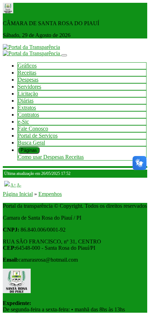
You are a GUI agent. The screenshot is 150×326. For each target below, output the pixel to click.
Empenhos (50, 194)
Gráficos (27, 66)
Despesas (28, 80)
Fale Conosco (33, 129)
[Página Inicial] (32, 53)
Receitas (27, 73)
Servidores (29, 87)
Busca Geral (31, 143)
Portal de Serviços (38, 136)
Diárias (25, 101)
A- (19, 185)
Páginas (29, 150)
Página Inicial (18, 194)
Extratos (27, 108)
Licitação (28, 94)
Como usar (30, 157)
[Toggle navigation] (64, 55)
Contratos (28, 115)
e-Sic (23, 122)
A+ (13, 185)
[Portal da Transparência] (31, 47)
